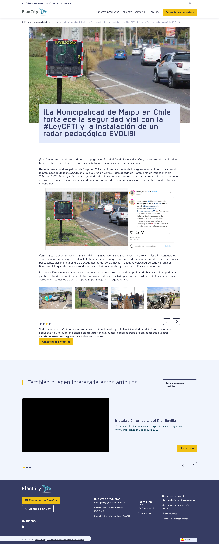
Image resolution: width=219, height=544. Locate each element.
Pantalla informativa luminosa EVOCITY (112, 516)
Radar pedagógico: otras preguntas (178, 500)
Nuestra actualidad (146, 513)
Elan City (153, 12)
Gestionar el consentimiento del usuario (65, 539)
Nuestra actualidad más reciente (44, 22)
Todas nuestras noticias (175, 385)
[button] (41, 324)
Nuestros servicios (134, 12)
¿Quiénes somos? (146, 508)
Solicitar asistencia (34, 3)
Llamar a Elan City (40, 508)
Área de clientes (169, 513)
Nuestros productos (107, 12)
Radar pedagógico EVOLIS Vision (109, 502)
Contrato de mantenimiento (175, 518)
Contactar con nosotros (60, 3)
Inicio (24, 22)
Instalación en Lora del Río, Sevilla (145, 421)
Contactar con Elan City (43, 500)
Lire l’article (187, 448)
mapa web (40, 539)
